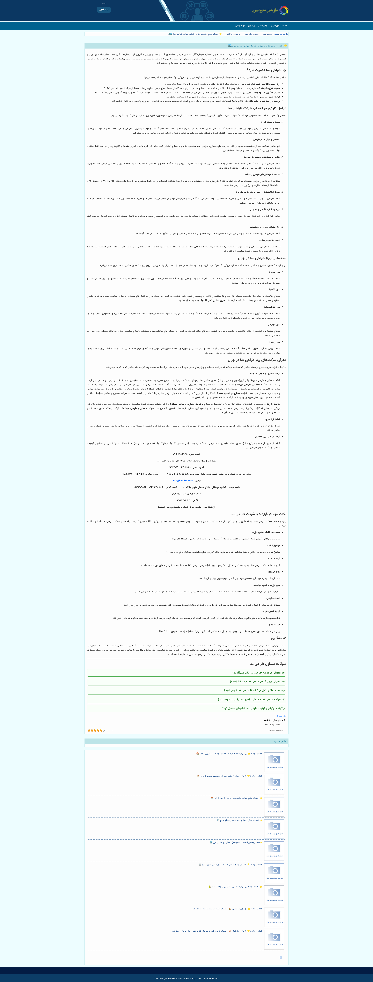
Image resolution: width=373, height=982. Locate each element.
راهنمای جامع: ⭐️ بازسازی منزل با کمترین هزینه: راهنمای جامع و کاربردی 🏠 (229, 776)
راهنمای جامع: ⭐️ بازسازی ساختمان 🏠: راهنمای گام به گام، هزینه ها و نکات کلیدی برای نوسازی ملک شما (216, 931)
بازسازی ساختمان (232, 34)
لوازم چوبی (240, 25)
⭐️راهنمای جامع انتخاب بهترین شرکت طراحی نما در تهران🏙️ (195, 34)
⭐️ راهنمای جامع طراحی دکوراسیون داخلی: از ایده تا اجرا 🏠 (236, 798)
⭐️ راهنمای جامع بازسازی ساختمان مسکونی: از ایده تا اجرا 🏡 (235, 886)
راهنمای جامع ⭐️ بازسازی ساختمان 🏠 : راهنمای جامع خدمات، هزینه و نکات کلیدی (226, 909)
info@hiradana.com (183, 480)
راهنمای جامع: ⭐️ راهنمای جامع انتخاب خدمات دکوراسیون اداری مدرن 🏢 (230, 864)
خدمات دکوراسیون (279, 25)
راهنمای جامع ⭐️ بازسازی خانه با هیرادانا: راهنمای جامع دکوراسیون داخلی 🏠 (229, 753)
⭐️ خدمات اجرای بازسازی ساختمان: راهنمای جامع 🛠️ (239, 820)
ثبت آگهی (104, 10)
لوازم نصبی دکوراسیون (257, 25)
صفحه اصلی (267, 34)
